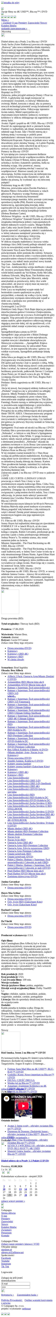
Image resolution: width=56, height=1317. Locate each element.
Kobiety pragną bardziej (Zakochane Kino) (28, 766)
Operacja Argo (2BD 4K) (20, 842)
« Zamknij (6, 22)
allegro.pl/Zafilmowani (12, 1252)
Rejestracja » (7, 1295)
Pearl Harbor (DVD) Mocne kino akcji (26, 873)
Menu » (5, 20)
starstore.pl (6, 1249)
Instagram (6, 1263)
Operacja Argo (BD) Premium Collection (27, 845)
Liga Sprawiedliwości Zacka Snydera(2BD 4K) (30, 814)
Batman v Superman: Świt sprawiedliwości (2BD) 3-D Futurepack (28, 700)
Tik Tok (5, 1266)
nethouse (26, 1308)
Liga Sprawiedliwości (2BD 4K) (23, 786)
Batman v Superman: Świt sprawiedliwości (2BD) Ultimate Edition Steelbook (28, 711)
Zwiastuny (6, 1230)
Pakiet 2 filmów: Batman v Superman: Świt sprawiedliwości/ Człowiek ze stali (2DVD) (28, 866)
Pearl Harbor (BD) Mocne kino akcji (25, 870)
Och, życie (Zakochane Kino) (22, 904)
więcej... (11, 696)
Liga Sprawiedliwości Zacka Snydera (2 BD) (29, 803)
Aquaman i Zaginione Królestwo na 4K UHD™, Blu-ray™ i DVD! (27, 1087)
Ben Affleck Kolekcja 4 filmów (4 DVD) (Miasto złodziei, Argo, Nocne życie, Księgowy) (27, 752)
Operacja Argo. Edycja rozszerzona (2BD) (28, 848)
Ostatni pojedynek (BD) (19, 854)
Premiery (22, 22)
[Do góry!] (10, 2)
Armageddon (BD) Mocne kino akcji (25, 682)
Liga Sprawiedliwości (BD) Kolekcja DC (27, 797)
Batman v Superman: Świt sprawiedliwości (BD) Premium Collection (28, 734)
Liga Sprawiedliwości (18, 777)
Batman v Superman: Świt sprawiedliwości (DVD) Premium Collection (28, 745)
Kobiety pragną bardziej (19, 763)
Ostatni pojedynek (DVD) (20, 856)
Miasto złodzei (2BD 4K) (20, 828)
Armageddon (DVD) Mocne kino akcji (26, 684)
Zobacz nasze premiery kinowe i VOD (20, 1244)
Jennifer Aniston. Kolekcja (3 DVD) (25, 761)
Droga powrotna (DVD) (19, 648)
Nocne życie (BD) (16, 839)
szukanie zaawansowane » (14, 28)
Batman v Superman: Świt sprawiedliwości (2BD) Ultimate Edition (28, 706)
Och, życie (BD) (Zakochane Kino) (24, 901)
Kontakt (5, 1235)
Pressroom (6, 1232)
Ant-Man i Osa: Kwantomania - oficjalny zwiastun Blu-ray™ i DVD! (27, 1141)
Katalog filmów (9, 25)
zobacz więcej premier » (13, 1201)
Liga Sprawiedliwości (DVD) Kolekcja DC (28, 800)
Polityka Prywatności (12, 1300)
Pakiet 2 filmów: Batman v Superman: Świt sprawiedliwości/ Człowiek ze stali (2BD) (28, 861)
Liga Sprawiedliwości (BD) (21, 794)
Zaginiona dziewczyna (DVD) (22, 876)
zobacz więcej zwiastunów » (15, 1137)
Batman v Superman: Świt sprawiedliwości (28, 687)
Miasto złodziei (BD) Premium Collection (27, 831)
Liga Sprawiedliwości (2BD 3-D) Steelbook (29, 783)
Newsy (43, 22)
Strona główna (8, 1213)
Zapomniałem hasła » (27, 1295)
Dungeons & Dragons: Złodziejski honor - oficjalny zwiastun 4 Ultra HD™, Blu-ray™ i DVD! (29, 1134)
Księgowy (12, 651)
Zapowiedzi (34, 22)
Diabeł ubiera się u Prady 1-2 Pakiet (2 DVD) (25, 1160)
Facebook (6, 1258)
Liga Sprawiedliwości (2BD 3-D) (23, 780)
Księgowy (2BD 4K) (17, 653)
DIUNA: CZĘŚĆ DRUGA (21, 1080)
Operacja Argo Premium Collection (24, 851)
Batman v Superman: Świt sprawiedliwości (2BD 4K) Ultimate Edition (28, 717)
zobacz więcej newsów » (13, 1089)
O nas (15, 22)
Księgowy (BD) (15, 656)
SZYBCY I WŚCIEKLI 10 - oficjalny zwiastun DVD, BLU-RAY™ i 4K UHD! (30, 1147)
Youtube (5, 1261)
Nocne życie (13, 837)
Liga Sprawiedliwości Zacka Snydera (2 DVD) (30, 811)
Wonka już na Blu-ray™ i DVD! (23, 1083)
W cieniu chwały (15, 659)
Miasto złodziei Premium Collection (25, 834)
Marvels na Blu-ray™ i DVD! (22, 1091)
